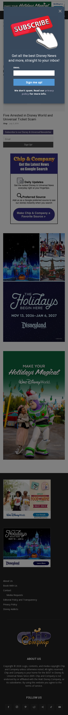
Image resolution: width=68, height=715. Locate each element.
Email (16, 67)
